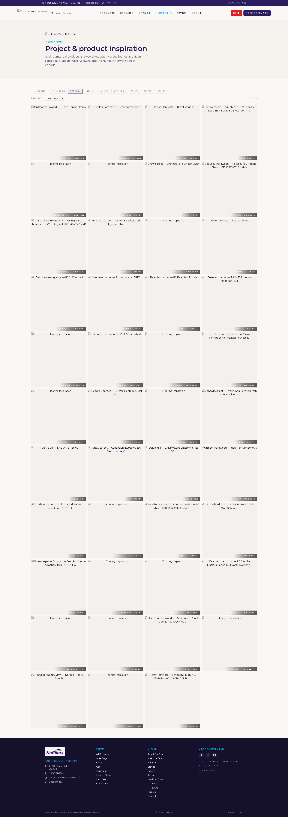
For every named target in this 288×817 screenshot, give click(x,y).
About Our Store (156, 754)
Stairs (135, 91)
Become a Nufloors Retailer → (220, 762)
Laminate (101, 779)
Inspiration (164, 13)
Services (126, 13)
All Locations (235, 3)
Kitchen (90, 91)
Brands (144, 13)
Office (148, 91)
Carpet (99, 762)
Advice (182, 13)
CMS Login (209, 770)
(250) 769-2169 (92, 3)
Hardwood (101, 771)
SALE (236, 13)
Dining (104, 91)
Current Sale (102, 783)
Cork (98, 766)
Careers (152, 792)
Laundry (162, 91)
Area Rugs (101, 758)
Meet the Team (156, 758)
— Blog (153, 783)
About (196, 13)
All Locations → (210, 765)
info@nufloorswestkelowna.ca (64, 777)
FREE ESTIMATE (257, 13)
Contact (152, 796)
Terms (240, 812)
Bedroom (75, 91)
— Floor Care (156, 779)
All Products (102, 754)
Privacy (231, 812)
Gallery (151, 771)
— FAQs (153, 787)
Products (107, 13)
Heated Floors (103, 775)
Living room (58, 91)
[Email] (214, 755)
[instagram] (208, 755)
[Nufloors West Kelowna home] (32, 13)
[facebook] (201, 755)
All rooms (39, 91)
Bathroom (119, 91)
